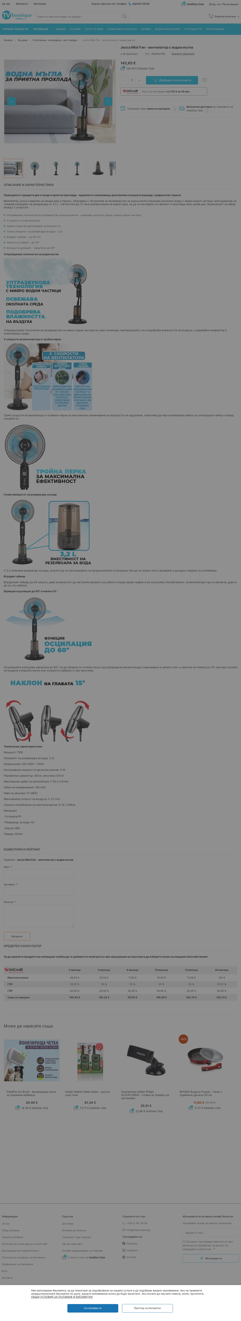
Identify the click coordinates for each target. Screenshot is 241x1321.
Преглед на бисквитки (147, 1308)
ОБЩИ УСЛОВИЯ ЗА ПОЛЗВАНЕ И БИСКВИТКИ (62, 1296)
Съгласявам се (93, 1308)
